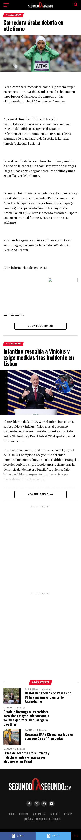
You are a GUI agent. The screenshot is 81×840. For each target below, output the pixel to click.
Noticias (24, 814)
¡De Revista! (39, 814)
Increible (55, 814)
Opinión (68, 814)
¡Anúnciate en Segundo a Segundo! (42, 819)
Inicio (12, 814)
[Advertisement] (40, 549)
